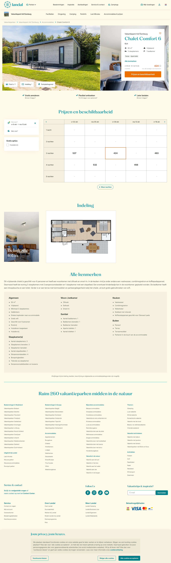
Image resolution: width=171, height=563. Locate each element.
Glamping (130, 408)
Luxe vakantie (131, 412)
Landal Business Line (92, 509)
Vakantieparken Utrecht (11, 438)
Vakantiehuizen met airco (94, 447)
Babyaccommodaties (92, 408)
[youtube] (106, 494)
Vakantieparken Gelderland (12, 421)
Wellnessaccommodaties (94, 434)
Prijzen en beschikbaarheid (143, 74)
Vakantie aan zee (91, 469)
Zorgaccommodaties (92, 438)
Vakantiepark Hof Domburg (136, 34)
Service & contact (97, 5)
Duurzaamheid (49, 509)
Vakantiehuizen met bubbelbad (96, 441)
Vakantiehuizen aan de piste (95, 431)
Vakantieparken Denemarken (54, 412)
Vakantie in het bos (92, 463)
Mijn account (8, 509)
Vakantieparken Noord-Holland (13, 431)
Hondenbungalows (92, 451)
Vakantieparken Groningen (12, 425)
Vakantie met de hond (134, 421)
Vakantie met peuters (134, 440)
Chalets (47, 443)
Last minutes (8, 456)
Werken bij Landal (50, 512)
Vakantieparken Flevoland (12, 415)
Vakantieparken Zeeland (11, 444)
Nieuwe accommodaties (11, 463)
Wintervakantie (132, 415)
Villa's (47, 466)
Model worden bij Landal (52, 516)
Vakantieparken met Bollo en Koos (138, 447)
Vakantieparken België (52, 408)
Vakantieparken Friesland (12, 418)
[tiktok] (100, 494)
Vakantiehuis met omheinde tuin (96, 418)
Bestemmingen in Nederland (13, 405)
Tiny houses (49, 463)
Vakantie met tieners (133, 443)
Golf (128, 459)
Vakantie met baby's (133, 437)
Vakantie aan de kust (92, 460)
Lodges (47, 450)
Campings (114, 5)
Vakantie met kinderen (134, 433)
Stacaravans (49, 456)
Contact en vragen (10, 506)
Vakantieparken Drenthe (11, 412)
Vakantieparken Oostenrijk (53, 418)
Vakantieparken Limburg (11, 428)
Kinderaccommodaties (93, 421)
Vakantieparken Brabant (11, 408)
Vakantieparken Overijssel (12, 434)
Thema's (130, 405)
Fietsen (129, 456)
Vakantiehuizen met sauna (94, 444)
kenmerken (130, 61)
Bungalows (48, 440)
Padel (129, 465)
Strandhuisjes (49, 460)
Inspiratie (71, 5)
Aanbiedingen (83, 5)
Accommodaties (50, 433)
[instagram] (94, 494)
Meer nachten (106, 187)
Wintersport (131, 472)
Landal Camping (91, 506)
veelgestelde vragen (18, 491)
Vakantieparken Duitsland (53, 415)
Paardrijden (130, 462)
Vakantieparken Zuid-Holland (13, 447)
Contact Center (29, 493)
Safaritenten (49, 453)
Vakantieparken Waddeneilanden (14, 441)
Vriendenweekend (133, 428)
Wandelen (130, 469)
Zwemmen (130, 475)
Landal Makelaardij (91, 516)
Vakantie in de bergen (93, 473)
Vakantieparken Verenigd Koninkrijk (56, 425)
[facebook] (88, 494)
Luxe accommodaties (93, 425)
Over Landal (48, 506)
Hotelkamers (49, 447)
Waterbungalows (50, 469)
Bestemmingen (58, 5)
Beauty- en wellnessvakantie (136, 425)
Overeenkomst (8, 512)
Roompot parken (9, 466)
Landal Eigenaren (91, 512)
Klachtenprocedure (10, 519)
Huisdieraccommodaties (94, 415)
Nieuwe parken (9, 460)
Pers (46, 522)
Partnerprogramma (50, 519)
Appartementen (50, 437)
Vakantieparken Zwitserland (53, 428)
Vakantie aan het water (93, 466)
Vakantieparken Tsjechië (53, 421)
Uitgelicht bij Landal (10, 453)
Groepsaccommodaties (93, 412)
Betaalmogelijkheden (10, 516)
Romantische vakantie (134, 418)
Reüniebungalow (91, 428)
